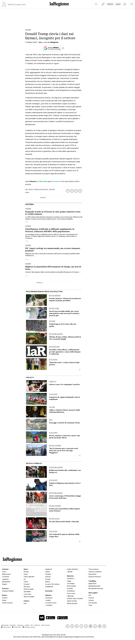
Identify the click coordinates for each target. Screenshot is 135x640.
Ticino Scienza (93, 569)
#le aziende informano (95, 588)
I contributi (48, 605)
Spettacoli (48, 569)
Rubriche (70, 576)
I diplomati (70, 596)
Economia (49, 591)
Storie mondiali (28, 589)
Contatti (27, 625)
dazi (26, 189)
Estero (4, 595)
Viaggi (69, 581)
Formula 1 (27, 584)
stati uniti (52, 189)
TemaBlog (92, 581)
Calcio (26, 574)
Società (47, 579)
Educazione (92, 574)
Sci (25, 579)
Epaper (118, 4)
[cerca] (96, 4)
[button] (67, 626)
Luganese (5, 579)
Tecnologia (70, 583)
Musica (47, 582)
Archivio (91, 598)
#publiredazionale (94, 586)
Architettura (71, 591)
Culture (26, 601)
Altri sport (27, 587)
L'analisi (47, 600)
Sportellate (27, 591)
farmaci (31, 189)
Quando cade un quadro (75, 598)
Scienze (48, 577)
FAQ (31, 625)
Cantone (5, 569)
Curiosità (70, 588)
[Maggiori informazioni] (63, 48)
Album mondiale (29, 597)
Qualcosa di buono (94, 577)
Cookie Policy (17, 627)
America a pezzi (7, 603)
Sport (26, 569)
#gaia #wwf (92, 583)
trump (27, 192)
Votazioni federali (8, 591)
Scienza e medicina (94, 572)
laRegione (54, 42)
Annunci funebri (45, 625)
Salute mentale (72, 601)
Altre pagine (93, 593)
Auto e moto (71, 593)
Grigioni (4, 584)
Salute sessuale (72, 603)
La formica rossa (50, 603)
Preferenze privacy (29, 627)
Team (90, 605)
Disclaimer (13, 625)
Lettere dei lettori (72, 569)
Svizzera (5, 588)
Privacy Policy (6, 627)
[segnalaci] (103, 4)
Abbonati (110, 4)
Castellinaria (49, 587)
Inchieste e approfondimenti (72, 579)
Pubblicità (37, 625)
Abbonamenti (5, 625)
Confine (4, 598)
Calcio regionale (29, 577)
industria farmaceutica (41, 189)
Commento (49, 598)
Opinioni (48, 595)
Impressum (20, 625)
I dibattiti (69, 572)
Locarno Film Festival (52, 584)
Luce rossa (27, 594)
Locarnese (5, 577)
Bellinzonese (6, 574)
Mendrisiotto (6, 582)
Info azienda (92, 603)
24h (89, 595)
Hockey (26, 572)
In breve (91, 600)
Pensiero (48, 574)
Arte (25, 603)
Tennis (26, 582)
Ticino (4, 572)
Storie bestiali (71, 586)
